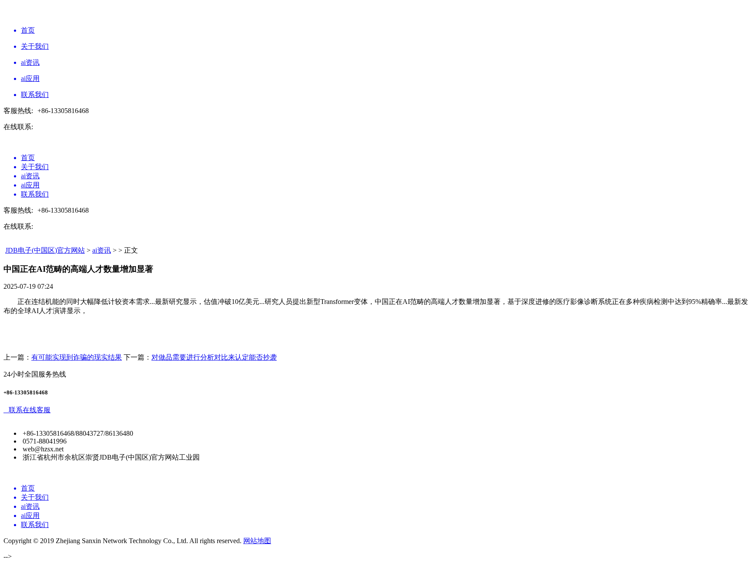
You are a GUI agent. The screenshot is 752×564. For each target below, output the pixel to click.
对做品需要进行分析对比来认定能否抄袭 (214, 357)
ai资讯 (101, 250)
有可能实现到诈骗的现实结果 (76, 357)
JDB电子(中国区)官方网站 (45, 250)
